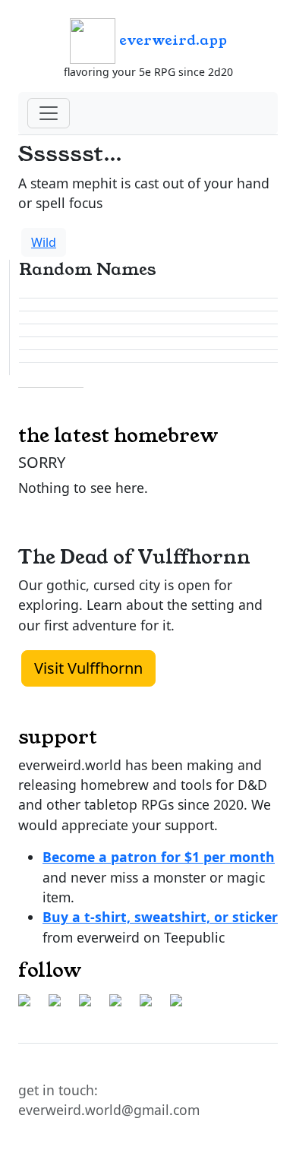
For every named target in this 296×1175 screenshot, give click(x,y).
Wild (43, 242)
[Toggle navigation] (48, 113)
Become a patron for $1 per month (159, 857)
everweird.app (171, 40)
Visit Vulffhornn (88, 668)
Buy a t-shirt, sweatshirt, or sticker (160, 917)
